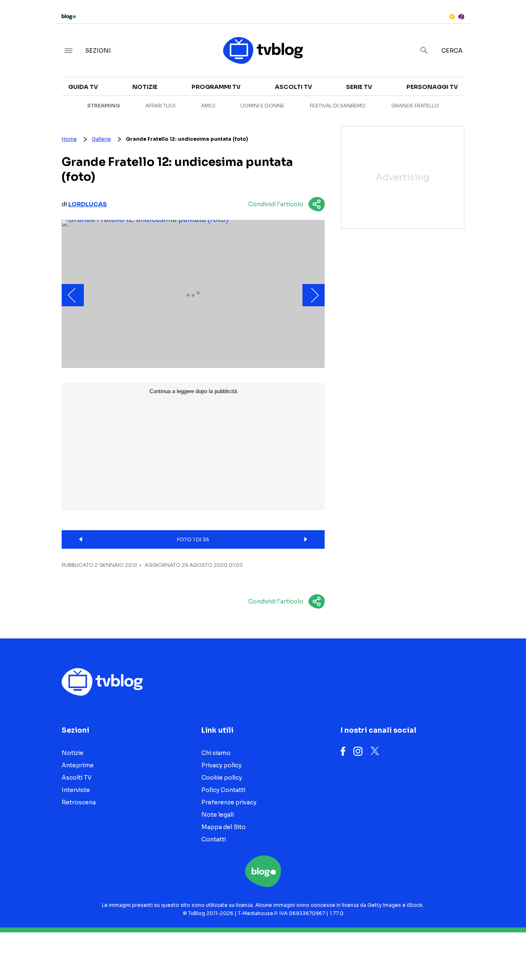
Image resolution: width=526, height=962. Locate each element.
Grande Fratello (415, 105)
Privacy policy (221, 765)
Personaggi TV (432, 87)
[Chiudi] (507, 23)
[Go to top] (450, 934)
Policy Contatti (223, 790)
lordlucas (87, 204)
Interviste (76, 790)
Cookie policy (221, 777)
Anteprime (78, 765)
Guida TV (83, 87)
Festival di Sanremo (338, 105)
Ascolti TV (293, 87)
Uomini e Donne (262, 105)
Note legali (217, 814)
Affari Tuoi (160, 105)
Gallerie (101, 139)
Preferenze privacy (228, 802)
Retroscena (79, 802)
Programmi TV (215, 87)
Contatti (213, 839)
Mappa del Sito (223, 827)
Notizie (144, 87)
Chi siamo (216, 753)
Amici (208, 105)
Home (69, 139)
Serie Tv (359, 87)
